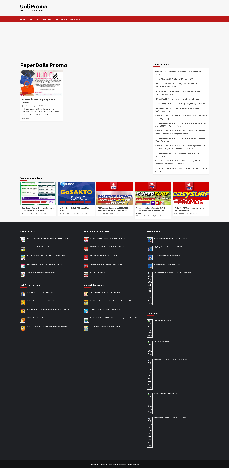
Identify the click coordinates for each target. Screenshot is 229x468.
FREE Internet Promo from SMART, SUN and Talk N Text (106, 309)
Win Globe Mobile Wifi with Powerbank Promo (167, 264)
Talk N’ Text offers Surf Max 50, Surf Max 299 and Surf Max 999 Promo (47, 326)
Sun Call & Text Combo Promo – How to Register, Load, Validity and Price (111, 301)
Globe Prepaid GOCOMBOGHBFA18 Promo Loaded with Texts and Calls (181, 169)
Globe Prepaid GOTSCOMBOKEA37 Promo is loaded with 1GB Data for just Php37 (181, 117)
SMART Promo (27, 231)
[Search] (207, 19)
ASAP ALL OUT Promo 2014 (98, 273)
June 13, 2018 (153, 216)
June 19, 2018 (115, 213)
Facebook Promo (104, 199)
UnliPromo (33, 6)
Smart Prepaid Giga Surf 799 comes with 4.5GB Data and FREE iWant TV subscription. (180, 139)
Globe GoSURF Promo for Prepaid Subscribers (167, 255)
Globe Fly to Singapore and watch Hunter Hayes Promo (170, 238)
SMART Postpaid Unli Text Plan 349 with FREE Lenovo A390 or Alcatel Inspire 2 (49, 238)
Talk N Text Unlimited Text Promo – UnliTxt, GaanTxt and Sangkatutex (48, 309)
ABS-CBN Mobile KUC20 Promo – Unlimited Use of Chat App (107, 247)
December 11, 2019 (79, 213)
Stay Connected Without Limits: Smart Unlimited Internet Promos (179, 72)
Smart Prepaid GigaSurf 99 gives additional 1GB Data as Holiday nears (178, 154)
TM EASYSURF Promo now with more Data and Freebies (178, 99)
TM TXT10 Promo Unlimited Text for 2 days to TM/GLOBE (170, 360)
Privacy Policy (60, 19)
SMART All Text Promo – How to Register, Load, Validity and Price (46, 255)
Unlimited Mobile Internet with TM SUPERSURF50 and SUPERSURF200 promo (177, 92)
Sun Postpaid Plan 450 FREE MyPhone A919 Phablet (105, 292)
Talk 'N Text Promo (30, 285)
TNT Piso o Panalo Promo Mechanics (37, 318)
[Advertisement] (114, 40)
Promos (25, 93)
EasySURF (178, 199)
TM (119, 199)
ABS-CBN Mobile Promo (96, 231)
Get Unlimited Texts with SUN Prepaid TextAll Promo (105, 326)
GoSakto (69, 202)
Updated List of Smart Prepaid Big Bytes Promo (41, 273)
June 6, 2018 (191, 213)
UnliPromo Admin (28, 106)
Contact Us (34, 19)
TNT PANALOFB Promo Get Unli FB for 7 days (40, 292)
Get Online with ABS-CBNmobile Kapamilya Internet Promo (108, 238)
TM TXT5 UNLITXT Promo (161, 341)
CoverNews (122, 464)
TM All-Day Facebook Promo (162, 320)
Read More (25, 118)
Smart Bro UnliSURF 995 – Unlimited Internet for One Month (44, 264)
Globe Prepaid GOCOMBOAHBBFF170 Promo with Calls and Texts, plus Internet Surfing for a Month (180, 132)
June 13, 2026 (39, 213)
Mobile (37, 202)
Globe (63, 202)
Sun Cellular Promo (94, 285)
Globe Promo (154, 231)
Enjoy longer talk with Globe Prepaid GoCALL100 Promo (170, 247)
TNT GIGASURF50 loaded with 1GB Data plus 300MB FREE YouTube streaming (179, 109)
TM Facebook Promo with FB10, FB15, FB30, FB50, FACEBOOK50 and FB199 (176, 85)
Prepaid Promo (79, 202)
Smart (43, 202)
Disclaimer (75, 19)
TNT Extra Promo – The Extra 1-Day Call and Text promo (43, 301)
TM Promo (152, 313)
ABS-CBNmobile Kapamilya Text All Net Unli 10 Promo (106, 264)
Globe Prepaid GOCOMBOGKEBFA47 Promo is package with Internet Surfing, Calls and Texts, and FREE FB (180, 147)
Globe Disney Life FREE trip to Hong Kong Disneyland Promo (180, 103)
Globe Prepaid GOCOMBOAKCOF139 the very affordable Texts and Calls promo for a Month (179, 162)
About (23, 19)
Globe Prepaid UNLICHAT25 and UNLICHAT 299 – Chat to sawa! (172, 273)
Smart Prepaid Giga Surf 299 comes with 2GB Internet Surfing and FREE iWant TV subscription (180, 124)
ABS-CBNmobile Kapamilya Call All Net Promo (104, 255)
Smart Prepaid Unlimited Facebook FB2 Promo (41, 247)
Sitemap (46, 19)
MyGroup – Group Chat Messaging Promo (166, 393)
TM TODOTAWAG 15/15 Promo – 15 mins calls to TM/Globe (171, 418)
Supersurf (146, 199)
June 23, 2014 (39, 106)
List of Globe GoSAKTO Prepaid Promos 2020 (174, 79)
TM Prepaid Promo (105, 202)
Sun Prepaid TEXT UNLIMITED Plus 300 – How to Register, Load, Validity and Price (114, 318)
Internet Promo (28, 202)
